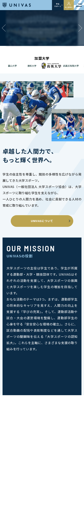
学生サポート (57, 5)
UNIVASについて (42, 221)
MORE (76, 511)
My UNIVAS (68, 7)
